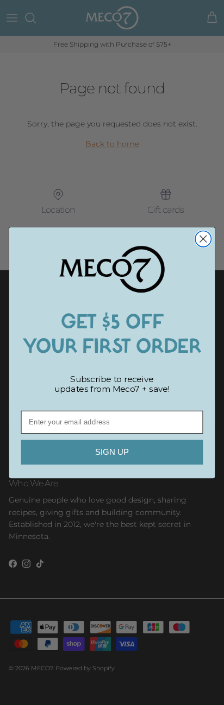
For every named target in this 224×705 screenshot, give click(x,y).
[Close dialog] (203, 238)
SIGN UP (112, 451)
